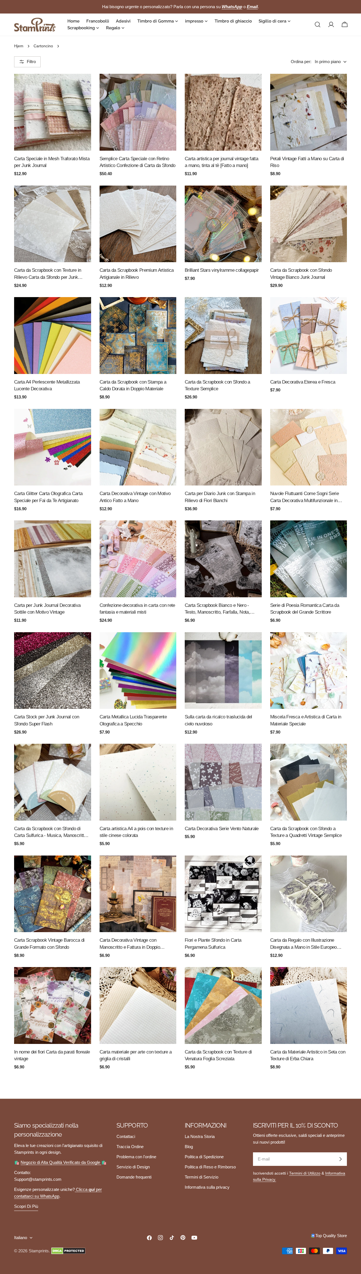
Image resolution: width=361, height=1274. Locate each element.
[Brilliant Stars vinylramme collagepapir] (223, 224)
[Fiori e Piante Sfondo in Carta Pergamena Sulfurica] (223, 894)
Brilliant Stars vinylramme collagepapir (222, 270)
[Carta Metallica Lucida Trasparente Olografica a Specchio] (138, 670)
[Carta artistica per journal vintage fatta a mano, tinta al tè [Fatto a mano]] (223, 112)
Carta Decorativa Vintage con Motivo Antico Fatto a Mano (135, 497)
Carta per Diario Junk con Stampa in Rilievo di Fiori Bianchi (220, 497)
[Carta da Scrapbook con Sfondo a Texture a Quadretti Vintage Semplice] (308, 782)
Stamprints (39, 1250)
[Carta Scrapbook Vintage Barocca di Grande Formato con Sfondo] (52, 894)
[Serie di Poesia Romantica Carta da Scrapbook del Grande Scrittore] (308, 558)
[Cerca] (317, 24)
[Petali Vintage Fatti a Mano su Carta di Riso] (308, 112)
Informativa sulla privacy (207, 1187)
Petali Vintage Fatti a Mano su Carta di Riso (307, 162)
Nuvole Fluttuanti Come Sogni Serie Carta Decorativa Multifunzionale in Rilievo (304, 497)
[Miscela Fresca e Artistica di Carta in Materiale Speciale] (308, 670)
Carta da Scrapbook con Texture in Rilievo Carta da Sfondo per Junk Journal (47, 274)
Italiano (20, 1237)
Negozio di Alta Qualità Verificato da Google (61, 1162)
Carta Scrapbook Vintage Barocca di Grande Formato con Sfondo (49, 943)
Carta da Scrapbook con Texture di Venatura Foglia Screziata (218, 1055)
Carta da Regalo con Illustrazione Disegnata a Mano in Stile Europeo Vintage (303, 944)
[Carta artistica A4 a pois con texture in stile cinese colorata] (138, 782)
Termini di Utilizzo (304, 1173)
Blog (189, 1146)
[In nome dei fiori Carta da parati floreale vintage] (52, 1005)
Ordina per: (301, 61)
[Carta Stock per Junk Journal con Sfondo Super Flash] (52, 670)
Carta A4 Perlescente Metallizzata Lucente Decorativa (47, 385)
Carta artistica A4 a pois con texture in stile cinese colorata (136, 832)
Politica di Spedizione (204, 1156)
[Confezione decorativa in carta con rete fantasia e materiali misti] (138, 558)
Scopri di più (26, 1206)
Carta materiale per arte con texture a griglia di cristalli (136, 1055)
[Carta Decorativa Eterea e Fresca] (308, 335)
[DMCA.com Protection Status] (68, 1251)
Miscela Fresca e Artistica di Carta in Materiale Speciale (305, 720)
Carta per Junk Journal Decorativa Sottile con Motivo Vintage (47, 609)
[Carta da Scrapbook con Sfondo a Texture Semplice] (223, 335)
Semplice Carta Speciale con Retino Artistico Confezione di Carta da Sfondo (137, 162)
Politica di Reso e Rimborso (210, 1166)
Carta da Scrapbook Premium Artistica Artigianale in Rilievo (137, 274)
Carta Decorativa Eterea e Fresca (302, 381)
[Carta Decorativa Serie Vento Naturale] (223, 782)
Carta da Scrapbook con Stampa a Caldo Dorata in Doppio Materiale (133, 385)
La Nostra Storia (200, 1136)
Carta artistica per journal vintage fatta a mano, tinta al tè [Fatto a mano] (221, 162)
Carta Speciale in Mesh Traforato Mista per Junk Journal (51, 162)
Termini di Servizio (201, 1177)
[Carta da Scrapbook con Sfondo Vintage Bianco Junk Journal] (308, 224)
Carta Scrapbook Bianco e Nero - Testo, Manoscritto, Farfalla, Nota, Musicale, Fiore (217, 609)
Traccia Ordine (130, 1146)
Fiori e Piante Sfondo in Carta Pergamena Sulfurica (213, 943)
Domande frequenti (133, 1177)
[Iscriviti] (340, 1159)
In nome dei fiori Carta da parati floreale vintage (52, 1055)
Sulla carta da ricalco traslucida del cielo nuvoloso (218, 720)
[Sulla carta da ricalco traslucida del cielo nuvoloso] (223, 670)
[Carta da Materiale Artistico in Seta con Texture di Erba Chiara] (308, 1005)
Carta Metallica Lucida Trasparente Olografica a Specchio (133, 720)
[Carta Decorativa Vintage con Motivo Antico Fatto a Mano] (138, 447)
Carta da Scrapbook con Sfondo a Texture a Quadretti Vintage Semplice (306, 832)
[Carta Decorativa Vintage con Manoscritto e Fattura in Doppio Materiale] (138, 894)
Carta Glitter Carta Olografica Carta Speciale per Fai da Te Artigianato (48, 497)
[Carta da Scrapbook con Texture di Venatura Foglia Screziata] (223, 1005)
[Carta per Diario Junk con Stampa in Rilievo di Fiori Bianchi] (223, 447)
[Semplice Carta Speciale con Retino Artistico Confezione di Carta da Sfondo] (138, 112)
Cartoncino (43, 46)
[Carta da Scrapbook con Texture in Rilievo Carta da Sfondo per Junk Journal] (52, 224)
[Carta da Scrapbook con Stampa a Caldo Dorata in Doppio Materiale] (138, 335)
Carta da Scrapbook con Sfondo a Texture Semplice (217, 385)
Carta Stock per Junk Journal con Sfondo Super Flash (46, 720)
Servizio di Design (133, 1166)
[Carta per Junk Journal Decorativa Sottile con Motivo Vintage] (52, 558)
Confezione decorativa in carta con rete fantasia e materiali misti (137, 609)
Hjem (18, 46)
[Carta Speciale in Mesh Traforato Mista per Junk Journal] (52, 112)
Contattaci (125, 1136)
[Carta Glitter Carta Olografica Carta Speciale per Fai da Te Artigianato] (52, 447)
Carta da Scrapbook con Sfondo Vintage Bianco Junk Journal (301, 274)
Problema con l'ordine (136, 1156)
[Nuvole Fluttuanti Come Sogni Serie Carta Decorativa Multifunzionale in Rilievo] (308, 447)
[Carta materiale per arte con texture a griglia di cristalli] (138, 1005)
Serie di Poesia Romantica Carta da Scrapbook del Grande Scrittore (304, 609)
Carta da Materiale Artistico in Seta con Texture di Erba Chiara (307, 1055)
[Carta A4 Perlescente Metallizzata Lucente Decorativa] (52, 335)
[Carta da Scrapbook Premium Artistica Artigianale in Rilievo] (138, 224)
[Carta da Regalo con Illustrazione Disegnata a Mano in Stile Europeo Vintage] (308, 894)
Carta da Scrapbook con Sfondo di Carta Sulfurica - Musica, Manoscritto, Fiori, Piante (50, 832)
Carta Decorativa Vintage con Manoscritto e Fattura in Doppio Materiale (130, 944)
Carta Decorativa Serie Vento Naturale (222, 828)
